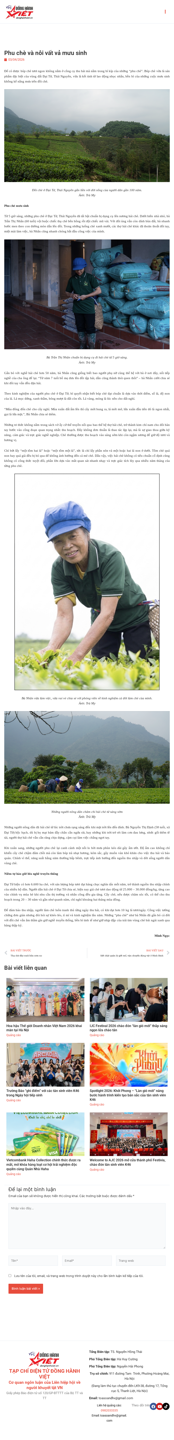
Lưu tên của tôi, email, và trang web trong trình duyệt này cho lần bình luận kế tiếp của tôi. (78, 1276)
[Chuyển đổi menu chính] (165, 11)
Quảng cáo (13, 1035)
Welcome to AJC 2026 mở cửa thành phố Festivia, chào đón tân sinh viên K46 (128, 1162)
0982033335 (109, 1410)
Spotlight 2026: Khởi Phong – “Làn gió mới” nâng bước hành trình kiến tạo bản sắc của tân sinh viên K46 (128, 1095)
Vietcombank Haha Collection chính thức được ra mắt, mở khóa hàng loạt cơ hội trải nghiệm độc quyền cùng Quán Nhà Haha (43, 1164)
